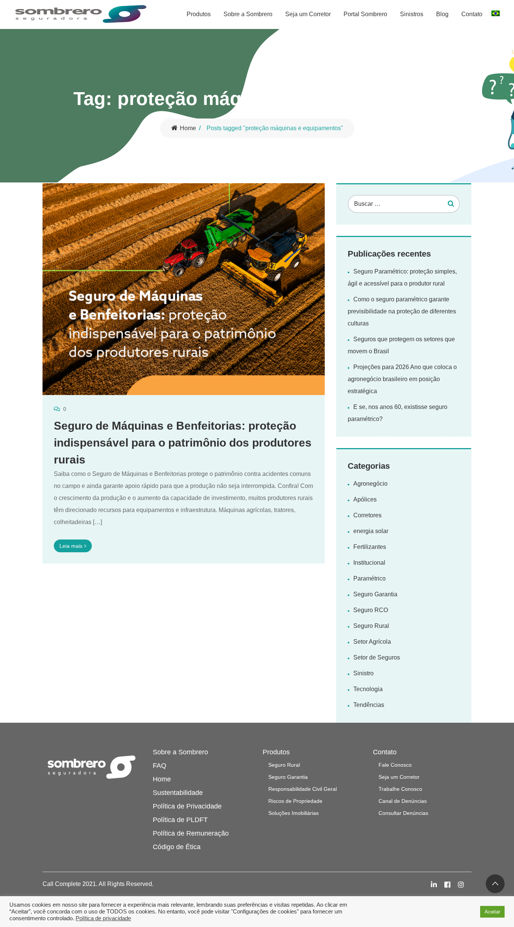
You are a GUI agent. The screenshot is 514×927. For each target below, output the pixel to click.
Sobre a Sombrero (248, 14)
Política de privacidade (103, 918)
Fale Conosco (395, 765)
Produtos (199, 14)
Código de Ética (177, 847)
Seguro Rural (371, 626)
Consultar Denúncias (403, 813)
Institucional (369, 562)
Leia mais (70, 546)
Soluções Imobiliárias (293, 813)
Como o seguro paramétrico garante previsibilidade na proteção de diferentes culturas (402, 311)
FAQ (159, 765)
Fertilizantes (369, 547)
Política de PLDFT (180, 820)
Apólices (365, 499)
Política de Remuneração (191, 833)
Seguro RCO (370, 610)
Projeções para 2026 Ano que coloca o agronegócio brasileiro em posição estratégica (402, 379)
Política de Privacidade (187, 806)
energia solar (370, 531)
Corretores (367, 515)
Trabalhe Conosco (400, 789)
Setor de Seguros (376, 657)
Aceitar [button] (492, 912)
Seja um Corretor (308, 14)
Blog (442, 14)
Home (188, 128)
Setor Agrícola (372, 641)
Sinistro (363, 673)
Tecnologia (368, 689)
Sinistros (411, 14)
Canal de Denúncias (403, 801)
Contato (471, 14)
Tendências (368, 705)
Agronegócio (370, 483)
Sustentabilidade (178, 792)
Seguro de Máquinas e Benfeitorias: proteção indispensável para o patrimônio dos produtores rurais (183, 442)
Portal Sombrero (365, 14)
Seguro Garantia (375, 594)
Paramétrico (369, 578)
